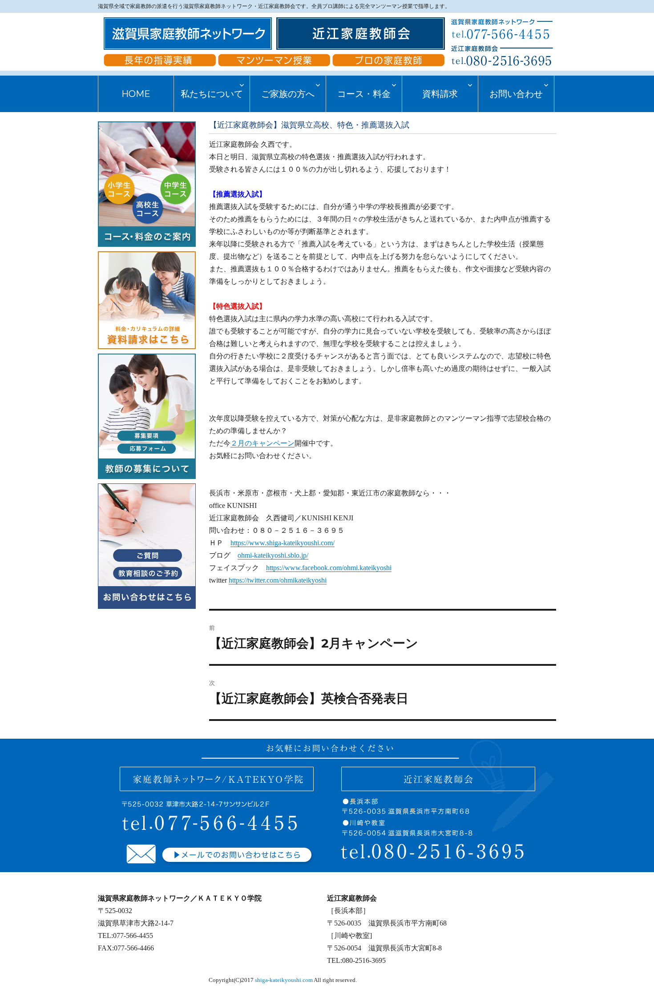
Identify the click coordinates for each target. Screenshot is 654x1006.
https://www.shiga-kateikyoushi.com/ (282, 543)
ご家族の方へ (288, 94)
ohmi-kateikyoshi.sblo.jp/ (273, 555)
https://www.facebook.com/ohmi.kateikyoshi (329, 567)
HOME (135, 94)
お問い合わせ (516, 94)
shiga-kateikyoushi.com (284, 980)
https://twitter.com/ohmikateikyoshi (278, 580)
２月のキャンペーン (262, 443)
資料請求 (440, 94)
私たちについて (212, 94)
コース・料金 (364, 94)
